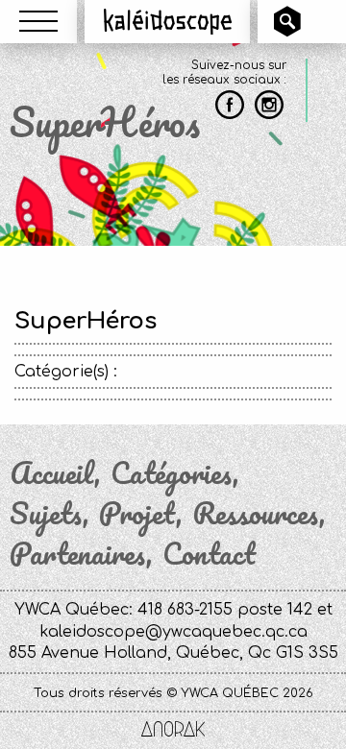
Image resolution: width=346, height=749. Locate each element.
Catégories (172, 473)
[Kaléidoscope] (168, 21)
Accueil (52, 473)
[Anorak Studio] (173, 730)
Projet (137, 514)
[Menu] (38, 21)
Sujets (46, 514)
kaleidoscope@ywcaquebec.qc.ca (173, 631)
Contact (209, 554)
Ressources (255, 514)
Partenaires (78, 554)
